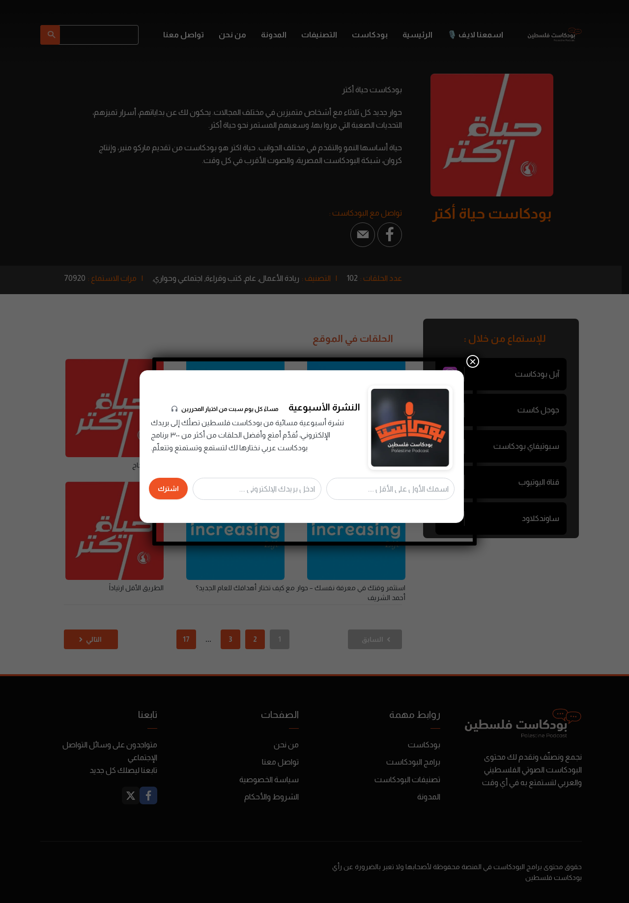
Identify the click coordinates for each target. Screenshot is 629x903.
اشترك (168, 489)
